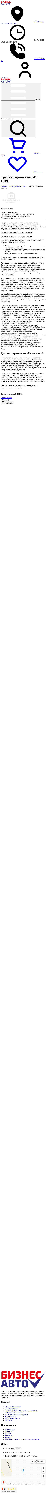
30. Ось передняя (11, 1409)
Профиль (4, 77)
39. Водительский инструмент (16, 1414)
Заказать (5, 400)
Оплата (21, 232)
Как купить (13, 232)
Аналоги (4, 232)
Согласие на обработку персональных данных (22, 1439)
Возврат (8, 1437)
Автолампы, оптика (12, 1418)
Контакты (9, 1435)
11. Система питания (13, 1407)
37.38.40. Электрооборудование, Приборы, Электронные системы (21, 1411)
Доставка (29, 232)
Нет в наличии (6, 398)
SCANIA (8, 1420)
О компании (9, 1429)
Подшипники (10, 1416)
